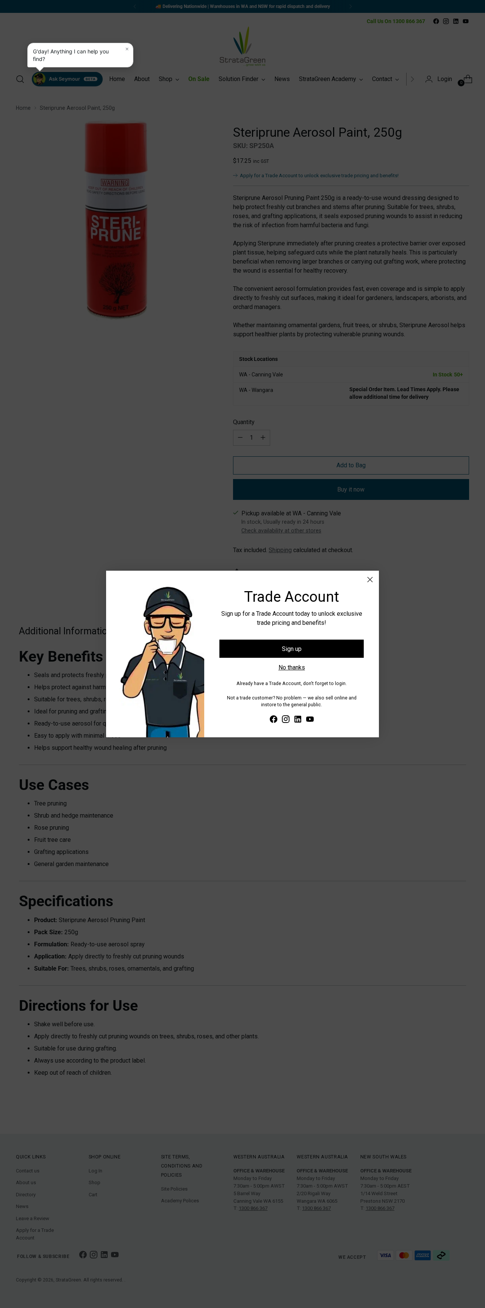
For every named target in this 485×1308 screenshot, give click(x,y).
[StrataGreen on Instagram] (285, 720)
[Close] (370, 579)
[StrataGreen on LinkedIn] (297, 720)
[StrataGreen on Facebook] (273, 720)
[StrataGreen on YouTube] (309, 720)
